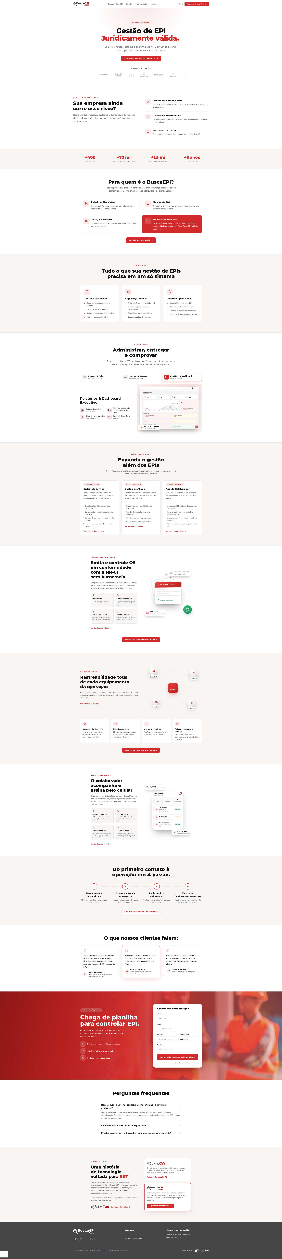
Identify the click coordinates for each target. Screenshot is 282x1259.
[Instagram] (81, 1239)
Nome (159, 1014)
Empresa (160, 1034)
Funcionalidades (141, 4)
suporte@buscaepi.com (174, 1237)
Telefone (160, 1045)
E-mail (159, 1024)
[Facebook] (87, 1239)
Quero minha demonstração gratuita (176, 1057)
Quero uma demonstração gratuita (139, 58)
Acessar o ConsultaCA (155, 1177)
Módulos (154, 4)
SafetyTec (101, 1250)
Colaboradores (183, 1034)
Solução (129, 4)
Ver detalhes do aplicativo (102, 844)
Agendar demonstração (139, 240)
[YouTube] (75, 1239)
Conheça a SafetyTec (119, 1207)
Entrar (181, 4)
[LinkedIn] (92, 1239)
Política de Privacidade (133, 1238)
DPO (126, 1235)
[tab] (100, 377)
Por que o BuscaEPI (115, 4)
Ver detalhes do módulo (93, 531)
